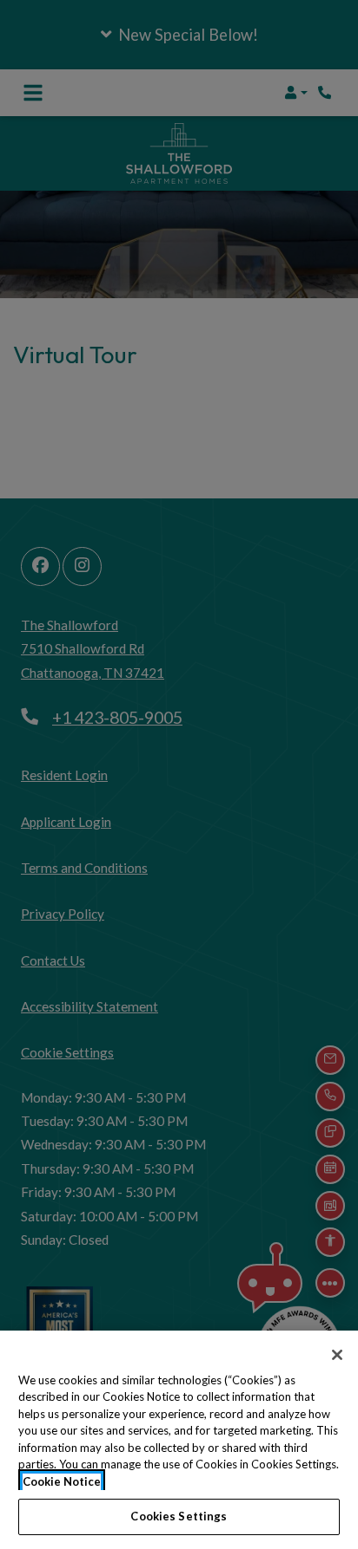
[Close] (337, 1355)
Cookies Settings (178, 1516)
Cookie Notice (62, 1481)
